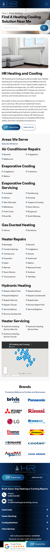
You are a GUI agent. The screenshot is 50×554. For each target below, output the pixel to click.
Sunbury (31, 272)
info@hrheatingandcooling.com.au (23, 502)
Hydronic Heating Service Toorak (11, 335)
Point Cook (9, 211)
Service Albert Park (36, 305)
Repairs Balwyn (34, 291)
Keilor (6, 263)
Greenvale (32, 258)
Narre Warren (33, 207)
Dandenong (33, 193)
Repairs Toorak (10, 305)
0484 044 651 (28, 127)
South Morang (34, 216)
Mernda (7, 267)
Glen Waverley (10, 202)
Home (4, 13)
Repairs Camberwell (36, 295)
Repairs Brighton (11, 295)
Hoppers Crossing (35, 202)
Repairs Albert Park (12, 291)
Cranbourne (9, 254)
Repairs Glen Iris (11, 300)
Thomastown (10, 276)
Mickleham (8, 207)
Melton (7, 176)
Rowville (7, 216)
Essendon (8, 258)
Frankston (32, 171)
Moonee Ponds (34, 267)
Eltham (7, 198)
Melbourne (8, 159)
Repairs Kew (33, 300)
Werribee (32, 276)
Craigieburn (33, 154)
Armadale (8, 193)
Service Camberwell (12, 314)
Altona (7, 230)
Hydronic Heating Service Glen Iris (11, 327)
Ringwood (32, 211)
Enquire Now (13, 127)
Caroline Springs (11, 249)
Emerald (31, 198)
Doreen (31, 254)
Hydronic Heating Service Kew (35, 327)
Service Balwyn (10, 309)
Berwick (7, 154)
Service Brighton (35, 309)
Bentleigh (8, 244)
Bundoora (32, 230)
